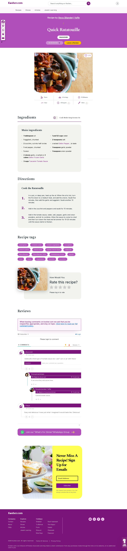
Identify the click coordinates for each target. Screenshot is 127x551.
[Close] (97, 251)
